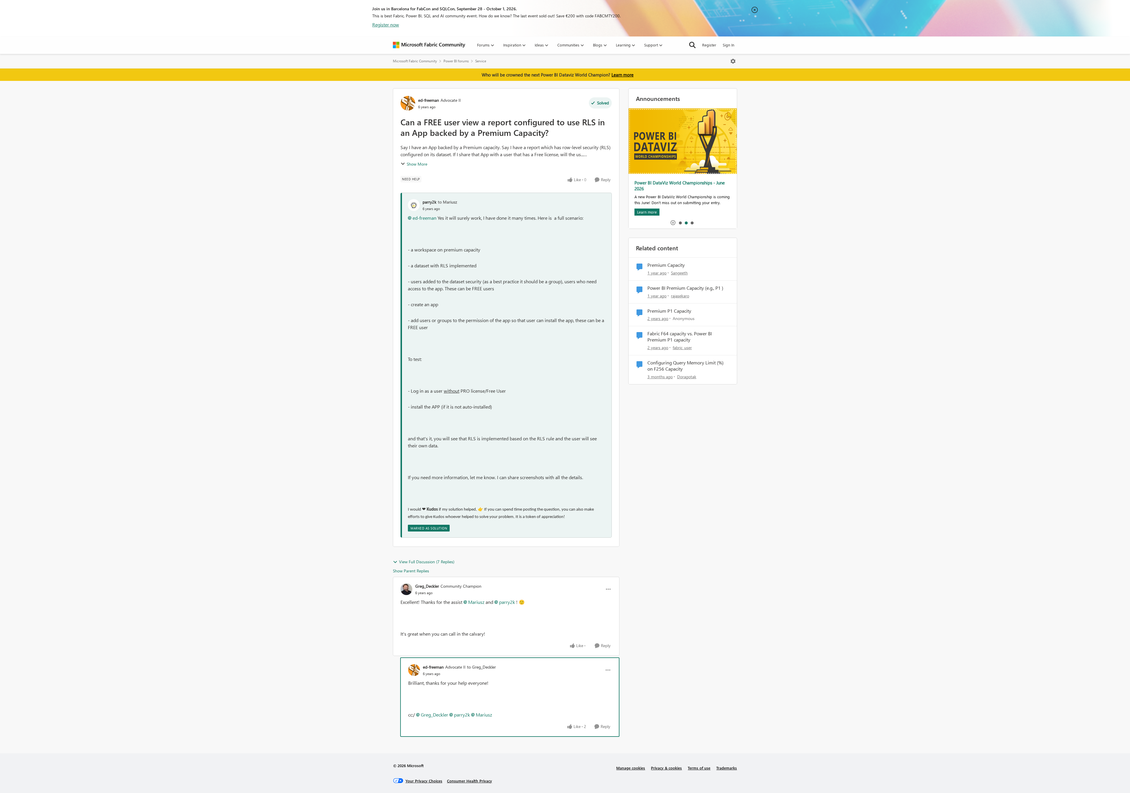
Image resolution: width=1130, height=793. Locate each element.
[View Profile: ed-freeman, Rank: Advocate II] (408, 103)
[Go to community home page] (429, 45)
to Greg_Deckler (481, 667)
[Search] (692, 45)
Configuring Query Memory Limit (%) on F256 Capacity (685, 366)
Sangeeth (679, 273)
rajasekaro (680, 296)
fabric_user (682, 347)
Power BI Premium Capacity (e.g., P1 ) (685, 288)
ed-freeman (428, 100)
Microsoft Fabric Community (415, 61)
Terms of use (699, 767)
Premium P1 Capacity (669, 311)
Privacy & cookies (666, 767)
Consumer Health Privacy (469, 780)
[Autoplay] (673, 223)
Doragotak (686, 376)
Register (709, 44)
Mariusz (476, 602)
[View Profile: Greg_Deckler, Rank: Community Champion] (406, 589)
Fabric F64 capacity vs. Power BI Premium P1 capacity (679, 337)
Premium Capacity (666, 265)
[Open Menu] (733, 61)
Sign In (728, 44)
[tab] (680, 223)
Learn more (622, 75)
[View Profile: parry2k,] (414, 205)
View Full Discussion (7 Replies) (426, 561)
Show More (417, 164)
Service (480, 61)
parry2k (429, 202)
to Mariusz (447, 202)
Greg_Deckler (427, 586)
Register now (385, 24)
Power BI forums (456, 61)
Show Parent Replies (411, 571)
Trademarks (726, 767)
